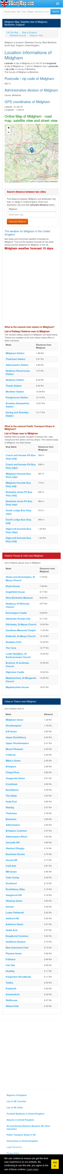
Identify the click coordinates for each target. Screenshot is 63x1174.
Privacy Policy (13, 1153)
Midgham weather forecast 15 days (29, 248)
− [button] (9, 132)
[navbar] (57, 3)
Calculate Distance (17, 221)
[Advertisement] (31, 287)
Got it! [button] (55, 1164)
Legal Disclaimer (14, 1147)
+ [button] (9, 128)
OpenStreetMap (43, 181)
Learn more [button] (32, 1169)
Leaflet (32, 181)
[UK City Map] (17, 3)
